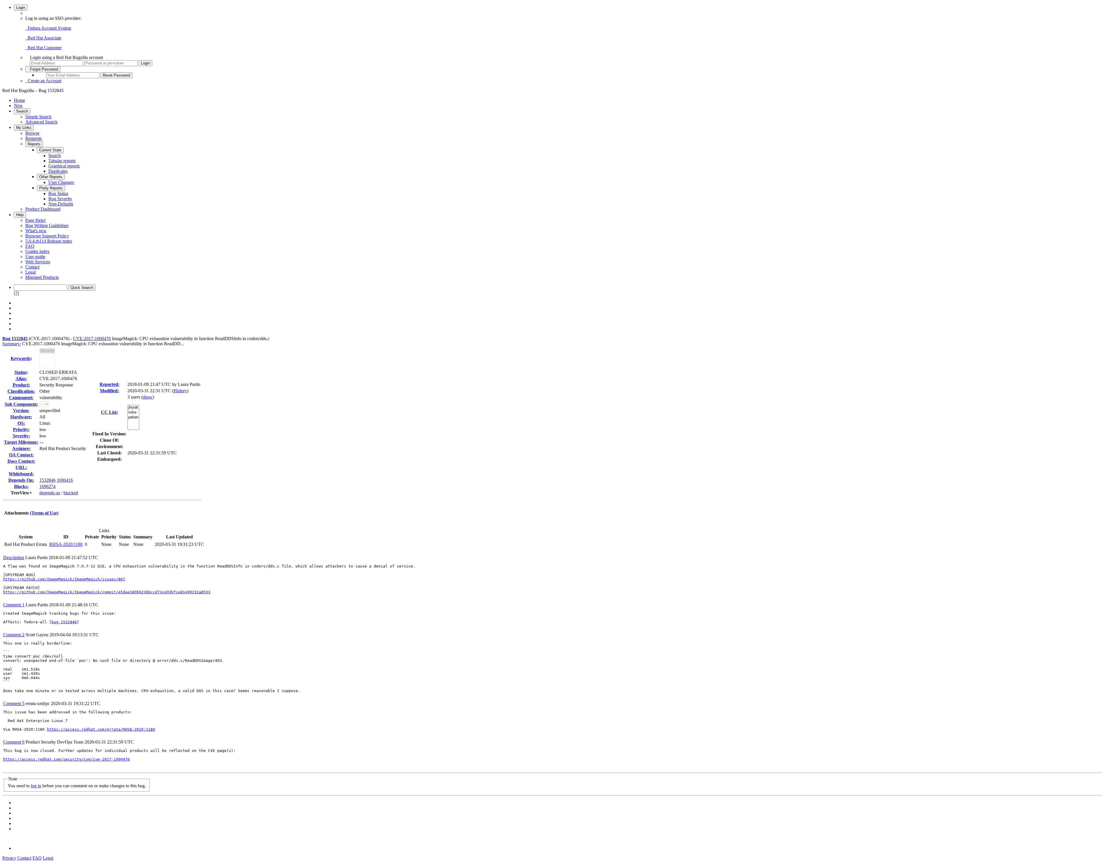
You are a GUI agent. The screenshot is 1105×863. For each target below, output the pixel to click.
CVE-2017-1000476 (92, 338)
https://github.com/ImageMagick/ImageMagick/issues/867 (64, 579)
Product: (21, 384)
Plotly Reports (51, 188)
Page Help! (35, 220)
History (180, 390)
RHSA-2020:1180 (66, 544)
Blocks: (21, 486)
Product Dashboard (42, 209)
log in (36, 785)
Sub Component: (21, 404)
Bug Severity (60, 198)
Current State (50, 150)
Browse (32, 133)
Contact (32, 266)
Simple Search (38, 116)
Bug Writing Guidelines (46, 225)
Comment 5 (13, 703)
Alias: (21, 378)
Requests (33, 138)
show (148, 397)
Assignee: (21, 448)
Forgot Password (43, 69)
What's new (36, 230)
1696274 (47, 486)
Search (22, 111)
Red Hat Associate (43, 37)
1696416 (65, 480)
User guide (35, 256)
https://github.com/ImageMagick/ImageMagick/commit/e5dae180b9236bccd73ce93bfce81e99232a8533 (106, 592)
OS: (21, 423)
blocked (71, 492)
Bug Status (58, 193)
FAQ (30, 246)
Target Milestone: (21, 442)
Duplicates (58, 171)
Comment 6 (13, 742)
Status (20, 372)
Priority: (21, 429)
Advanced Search (41, 121)
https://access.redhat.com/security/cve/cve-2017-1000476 (66, 759)
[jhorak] (133, 407)
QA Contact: (21, 454)
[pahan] (133, 417)
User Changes (61, 182)
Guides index (37, 251)
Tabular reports (62, 160)
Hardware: (21, 416)
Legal (30, 272)
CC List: (109, 412)
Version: (21, 410)
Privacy (9, 858)
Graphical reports (64, 165)
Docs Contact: (21, 461)
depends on (49, 492)
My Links (23, 127)
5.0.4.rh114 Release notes (48, 241)
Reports (34, 144)
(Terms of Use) (44, 512)
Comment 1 (13, 604)
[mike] (133, 412)
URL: (21, 467)
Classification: (21, 391)
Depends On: (21, 480)
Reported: (109, 384)
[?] (16, 293)
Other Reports (50, 177)
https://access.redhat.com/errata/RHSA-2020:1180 (101, 729)
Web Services (37, 261)
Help (20, 215)
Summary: (11, 343)
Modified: (109, 390)
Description (13, 557)
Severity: (21, 435)
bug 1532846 (64, 622)
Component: (21, 397)
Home (19, 100)
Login (20, 7)
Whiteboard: (21, 473)
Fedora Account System (48, 28)
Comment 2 (13, 634)
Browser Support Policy (47, 235)
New (18, 105)
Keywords (21, 358)
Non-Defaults (60, 203)
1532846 (47, 480)
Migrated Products (42, 277)
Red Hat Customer (43, 47)
